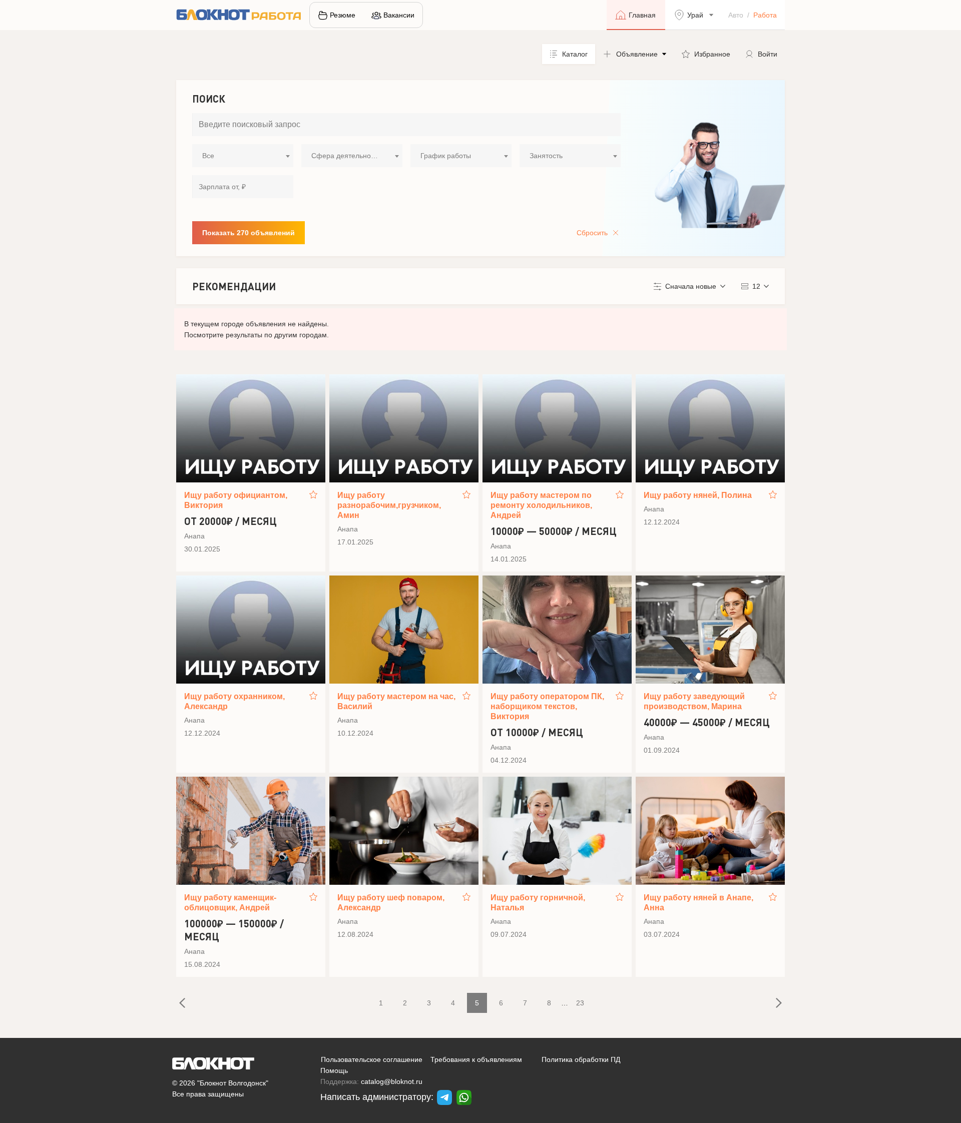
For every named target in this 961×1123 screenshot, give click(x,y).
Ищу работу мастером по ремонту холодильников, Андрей (541, 505)
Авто (735, 15)
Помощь (334, 1070)
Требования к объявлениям (476, 1059)
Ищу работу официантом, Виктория (235, 500)
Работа (765, 15)
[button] (634, 54)
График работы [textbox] (445, 156)
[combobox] (242, 155)
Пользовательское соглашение (371, 1059)
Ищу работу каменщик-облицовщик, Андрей (230, 902)
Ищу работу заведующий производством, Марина (694, 701)
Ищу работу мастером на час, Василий (396, 701)
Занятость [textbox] (546, 156)
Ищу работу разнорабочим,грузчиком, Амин (389, 505)
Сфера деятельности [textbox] (346, 156)
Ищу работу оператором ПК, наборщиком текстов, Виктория (547, 706)
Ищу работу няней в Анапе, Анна (698, 902)
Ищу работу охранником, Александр (234, 701)
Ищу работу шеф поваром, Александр (390, 902)
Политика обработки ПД (581, 1059)
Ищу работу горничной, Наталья (538, 902)
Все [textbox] (208, 156)
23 (580, 1003)
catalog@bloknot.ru (391, 1081)
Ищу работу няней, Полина (698, 495)
